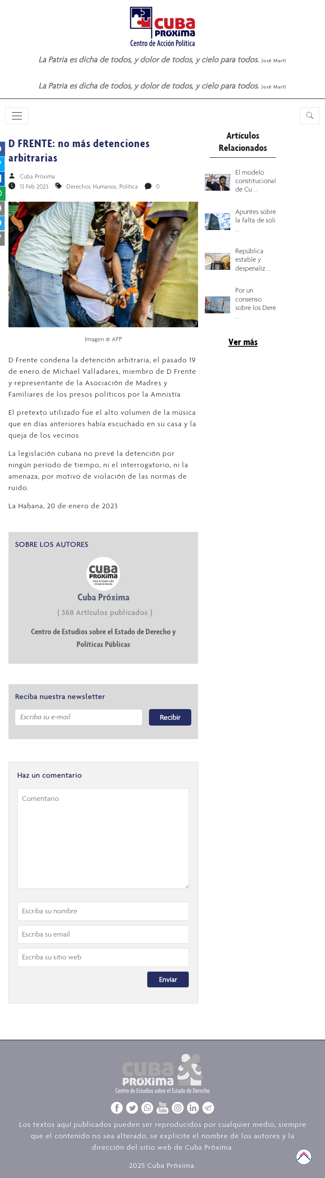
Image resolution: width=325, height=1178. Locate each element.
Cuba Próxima (37, 176)
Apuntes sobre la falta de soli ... (255, 220)
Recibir (170, 717)
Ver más (243, 342)
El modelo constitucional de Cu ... (255, 181)
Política (128, 186)
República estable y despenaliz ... (253, 259)
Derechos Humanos (91, 186)
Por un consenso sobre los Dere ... (255, 303)
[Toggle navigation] (17, 115)
